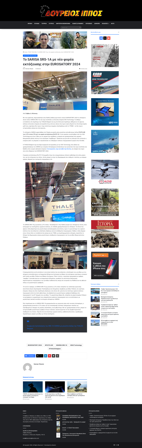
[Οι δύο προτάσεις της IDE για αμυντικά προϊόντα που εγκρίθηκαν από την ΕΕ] (55, 386)
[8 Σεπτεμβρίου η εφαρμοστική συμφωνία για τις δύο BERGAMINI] (95, 323)
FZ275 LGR (49, 345)
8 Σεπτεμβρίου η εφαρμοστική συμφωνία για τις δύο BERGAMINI (109, 322)
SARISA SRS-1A (62, 345)
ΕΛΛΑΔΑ (36, 23)
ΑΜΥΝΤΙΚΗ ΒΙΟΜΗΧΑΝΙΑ (63, 23)
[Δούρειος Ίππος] (71, 10)
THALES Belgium (55, 349)
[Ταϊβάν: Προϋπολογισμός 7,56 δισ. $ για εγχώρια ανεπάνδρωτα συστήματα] (95, 291)
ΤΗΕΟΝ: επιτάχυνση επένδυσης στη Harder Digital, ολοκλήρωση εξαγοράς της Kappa (33, 395)
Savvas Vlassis (29, 68)
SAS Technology (76, 345)
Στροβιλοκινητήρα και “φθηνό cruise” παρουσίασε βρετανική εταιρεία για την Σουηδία (109, 306)
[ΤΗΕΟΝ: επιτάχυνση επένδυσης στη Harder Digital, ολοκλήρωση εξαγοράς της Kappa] (33, 386)
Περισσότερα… (44, 421)
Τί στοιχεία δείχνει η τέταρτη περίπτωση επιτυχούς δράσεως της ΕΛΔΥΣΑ (110, 314)
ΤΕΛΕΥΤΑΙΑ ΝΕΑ (32, 52)
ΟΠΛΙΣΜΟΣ (89, 23)
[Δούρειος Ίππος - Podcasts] (55, 40)
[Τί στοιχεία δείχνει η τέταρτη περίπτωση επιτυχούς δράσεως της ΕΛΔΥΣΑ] (95, 315)
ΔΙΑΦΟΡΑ (97, 23)
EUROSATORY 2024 (35, 345)
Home (25, 52)
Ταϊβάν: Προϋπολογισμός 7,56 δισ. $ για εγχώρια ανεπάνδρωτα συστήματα (110, 290)
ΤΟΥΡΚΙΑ (44, 23)
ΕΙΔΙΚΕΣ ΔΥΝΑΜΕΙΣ (77, 23)
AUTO (112, 23)
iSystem (54, 445)
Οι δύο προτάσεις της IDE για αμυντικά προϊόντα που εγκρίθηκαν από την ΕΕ (55, 395)
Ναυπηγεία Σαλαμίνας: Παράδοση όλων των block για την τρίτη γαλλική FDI (109, 298)
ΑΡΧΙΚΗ (30, 23)
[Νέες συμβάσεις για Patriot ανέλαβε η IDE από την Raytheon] (77, 386)
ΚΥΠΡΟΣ (51, 23)
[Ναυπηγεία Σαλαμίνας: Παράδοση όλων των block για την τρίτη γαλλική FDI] (95, 299)
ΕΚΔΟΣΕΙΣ (105, 23)
